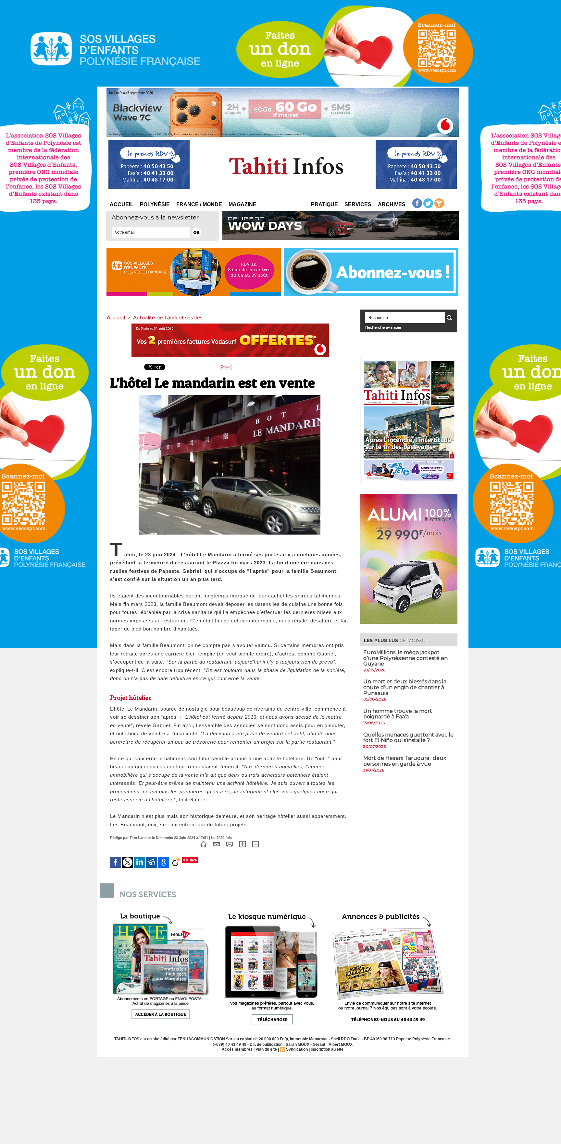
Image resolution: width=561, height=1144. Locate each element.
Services (357, 204)
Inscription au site (327, 1049)
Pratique (324, 204)
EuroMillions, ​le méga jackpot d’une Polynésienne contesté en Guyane (405, 658)
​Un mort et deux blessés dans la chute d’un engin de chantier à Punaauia (404, 687)
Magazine (242, 204)
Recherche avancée (383, 327)
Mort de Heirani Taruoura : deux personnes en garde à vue (404, 761)
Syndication (297, 1049)
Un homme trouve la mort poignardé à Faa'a (397, 714)
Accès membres (237, 1049)
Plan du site (266, 1049)
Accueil (121, 204)
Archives (391, 204)
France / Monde (199, 204)
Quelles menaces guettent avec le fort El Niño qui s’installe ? (408, 738)
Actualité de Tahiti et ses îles (167, 317)
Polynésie (155, 204)
